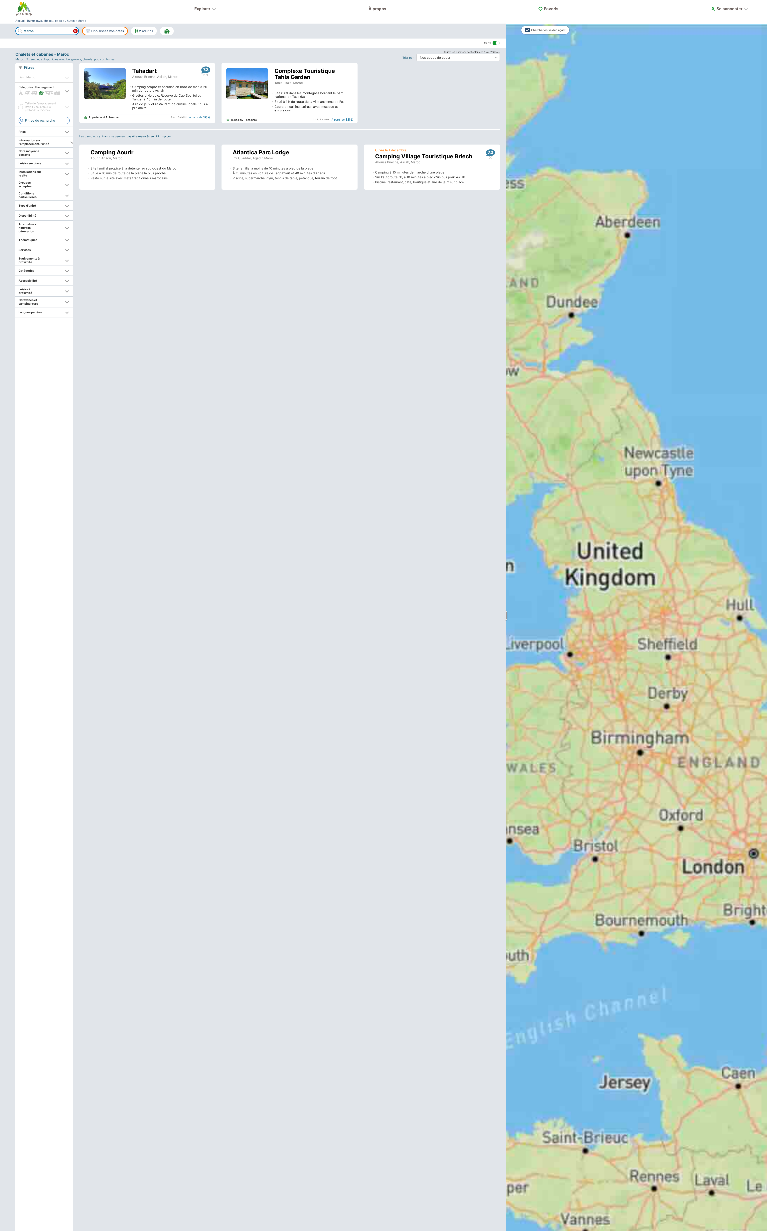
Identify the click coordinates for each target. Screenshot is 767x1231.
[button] (44, 91)
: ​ (409, 57)
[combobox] (47, 31)
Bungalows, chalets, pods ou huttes (51, 20)
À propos (377, 8)
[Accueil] (24, 9)
